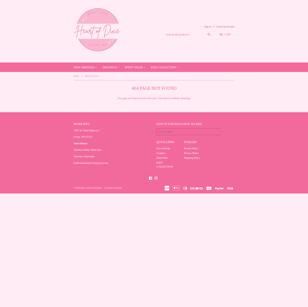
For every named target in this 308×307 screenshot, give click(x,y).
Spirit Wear (134, 67)
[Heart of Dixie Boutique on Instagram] (156, 178)
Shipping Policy (192, 157)
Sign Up (227, 131)
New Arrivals (84, 67)
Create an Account (225, 26)
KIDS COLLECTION (164, 67)
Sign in (208, 26)
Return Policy (191, 148)
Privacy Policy (191, 153)
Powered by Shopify (113, 188)
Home (76, 76)
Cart (227, 34)
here (166, 98)
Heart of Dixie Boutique (91, 188)
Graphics (110, 67)
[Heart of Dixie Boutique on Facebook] (150, 178)
